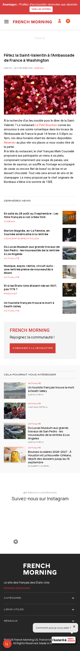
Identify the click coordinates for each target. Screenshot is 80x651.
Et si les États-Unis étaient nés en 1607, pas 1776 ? (30, 287)
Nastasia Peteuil (38, 407)
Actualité (12, 258)
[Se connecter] (59, 21)
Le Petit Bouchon (46, 125)
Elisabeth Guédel (38, 466)
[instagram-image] (15, 517)
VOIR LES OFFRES (41, 9)
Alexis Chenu (36, 395)
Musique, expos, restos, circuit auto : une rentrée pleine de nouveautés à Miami (29, 269)
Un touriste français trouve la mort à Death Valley (29, 304)
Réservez (10, 142)
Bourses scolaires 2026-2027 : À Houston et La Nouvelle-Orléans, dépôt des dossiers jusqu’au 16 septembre (50, 457)
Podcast (10, 294)
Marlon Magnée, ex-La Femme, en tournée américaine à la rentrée (27, 232)
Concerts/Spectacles (21, 238)
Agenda (39, 68)
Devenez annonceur (17, 588)
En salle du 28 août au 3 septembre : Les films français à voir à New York (31, 215)
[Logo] (32, 21)
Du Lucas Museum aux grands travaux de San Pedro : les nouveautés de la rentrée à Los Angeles (32, 250)
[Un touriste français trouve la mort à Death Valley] (15, 390)
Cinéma (9, 221)
